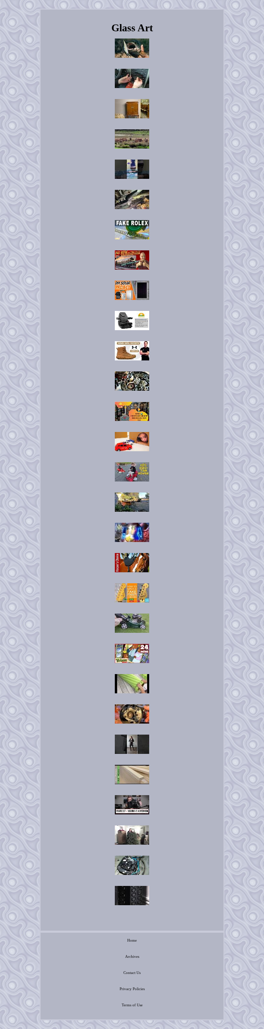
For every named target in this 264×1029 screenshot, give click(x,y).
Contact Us (132, 973)
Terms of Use (132, 1005)
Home (132, 940)
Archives (132, 956)
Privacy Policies (132, 989)
